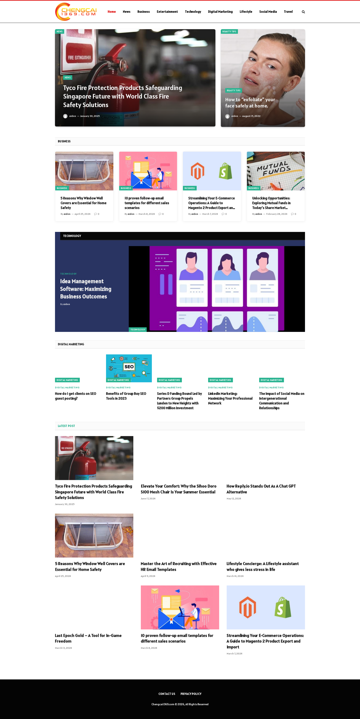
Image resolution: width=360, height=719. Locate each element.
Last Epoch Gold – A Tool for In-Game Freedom (88, 638)
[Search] (303, 11)
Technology (193, 12)
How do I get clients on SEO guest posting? (75, 396)
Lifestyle (246, 12)
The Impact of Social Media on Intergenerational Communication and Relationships (281, 400)
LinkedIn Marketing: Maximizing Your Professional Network (230, 398)
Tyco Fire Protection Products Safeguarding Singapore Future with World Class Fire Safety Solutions (122, 96)
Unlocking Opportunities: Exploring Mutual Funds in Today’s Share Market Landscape (271, 203)
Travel (288, 12)
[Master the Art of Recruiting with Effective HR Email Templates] (180, 536)
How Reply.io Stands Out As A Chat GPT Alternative (261, 488)
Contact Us (167, 694)
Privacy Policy (191, 694)
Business (144, 12)
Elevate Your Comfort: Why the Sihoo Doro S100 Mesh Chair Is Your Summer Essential (178, 488)
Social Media (268, 12)
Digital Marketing (220, 12)
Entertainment (167, 12)
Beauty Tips (229, 31)
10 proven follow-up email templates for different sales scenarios (147, 203)
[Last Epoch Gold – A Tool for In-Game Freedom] (94, 607)
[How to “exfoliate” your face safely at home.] (263, 78)
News (126, 12)
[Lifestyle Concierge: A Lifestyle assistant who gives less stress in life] (266, 536)
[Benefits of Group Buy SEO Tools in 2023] (129, 368)
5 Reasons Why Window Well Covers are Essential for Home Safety (83, 203)
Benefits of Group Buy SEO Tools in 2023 (126, 396)
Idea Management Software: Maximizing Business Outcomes (85, 289)
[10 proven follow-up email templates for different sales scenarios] (148, 171)
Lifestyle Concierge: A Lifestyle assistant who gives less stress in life (263, 566)
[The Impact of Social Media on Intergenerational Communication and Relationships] (282, 368)
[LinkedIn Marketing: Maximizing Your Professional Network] (231, 368)
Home (112, 12)
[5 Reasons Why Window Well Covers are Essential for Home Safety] (84, 171)
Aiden (72, 116)
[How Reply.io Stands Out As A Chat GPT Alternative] (266, 458)
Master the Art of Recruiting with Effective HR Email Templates (179, 566)
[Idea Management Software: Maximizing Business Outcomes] (217, 289)
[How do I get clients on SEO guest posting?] (78, 368)
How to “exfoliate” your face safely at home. (250, 102)
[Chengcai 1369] (76, 11)
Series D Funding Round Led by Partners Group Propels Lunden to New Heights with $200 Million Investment (179, 400)
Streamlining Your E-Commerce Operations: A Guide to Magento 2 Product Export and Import (211, 203)
